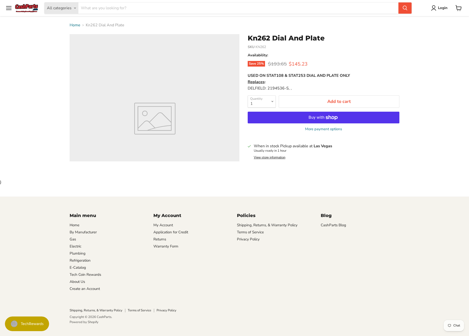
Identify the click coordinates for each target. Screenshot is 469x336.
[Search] (405, 8)
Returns (159, 239)
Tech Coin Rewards (85, 274)
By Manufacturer (83, 232)
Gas (73, 239)
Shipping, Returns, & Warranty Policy (267, 225)
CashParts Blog (333, 225)
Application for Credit (170, 232)
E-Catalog (78, 267)
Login (443, 7)
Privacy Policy (248, 239)
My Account (163, 225)
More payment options (323, 129)
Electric (75, 246)
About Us (77, 281)
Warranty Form (165, 246)
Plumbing (77, 253)
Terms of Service (250, 232)
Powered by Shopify (84, 322)
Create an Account (85, 288)
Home (75, 25)
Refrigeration (80, 260)
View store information (269, 157)
